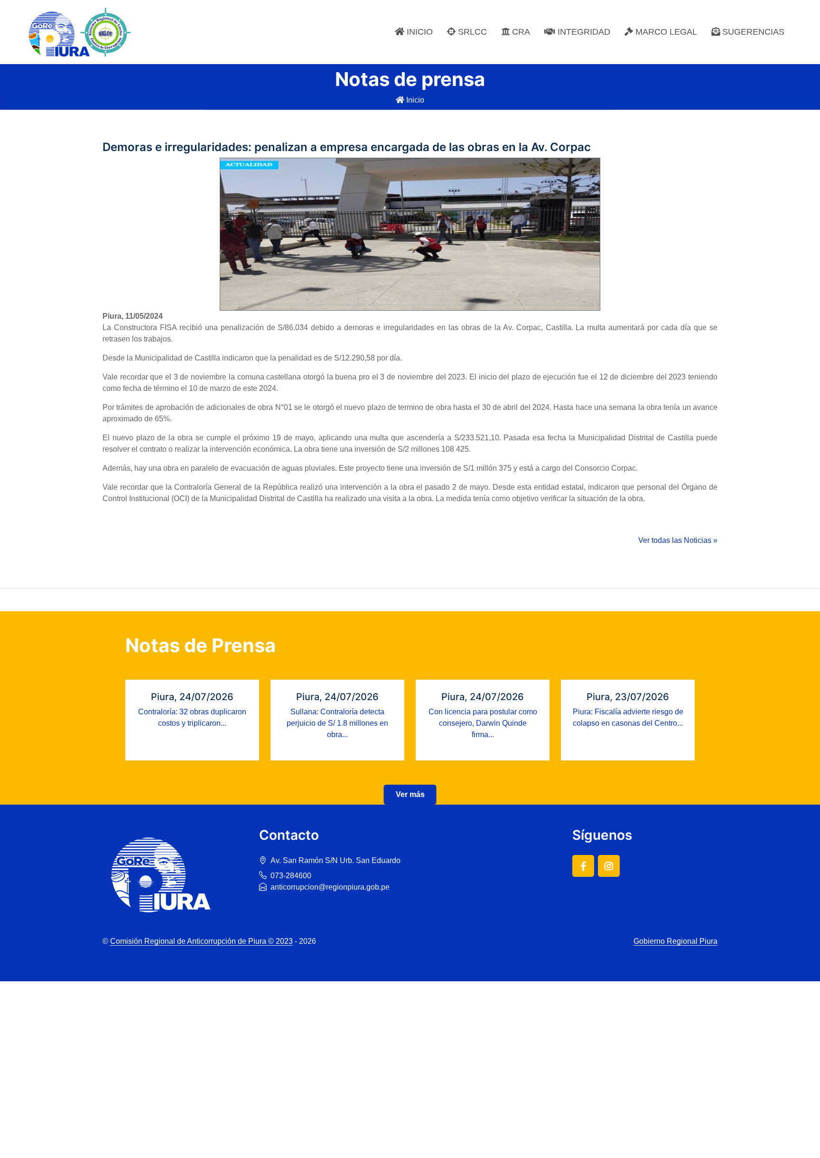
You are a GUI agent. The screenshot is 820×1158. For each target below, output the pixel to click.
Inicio (414, 100)
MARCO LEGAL (665, 32)
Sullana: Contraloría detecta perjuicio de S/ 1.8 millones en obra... (337, 723)
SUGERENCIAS (752, 32)
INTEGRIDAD (582, 32)
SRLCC (471, 32)
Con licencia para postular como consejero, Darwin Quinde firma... (483, 723)
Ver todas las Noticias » (678, 540)
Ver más (410, 794)
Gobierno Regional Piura (676, 941)
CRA (520, 32)
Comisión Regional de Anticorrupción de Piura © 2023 (201, 941)
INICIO (418, 32)
